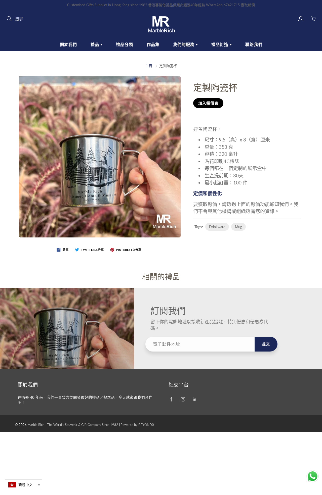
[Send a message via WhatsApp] (312, 476)
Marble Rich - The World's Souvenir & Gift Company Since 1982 (73, 425)
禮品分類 (124, 44)
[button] (23, 484)
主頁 (148, 66)
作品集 (153, 44)
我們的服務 (184, 44)
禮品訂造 (220, 44)
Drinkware (217, 227)
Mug (238, 227)
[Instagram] (182, 399)
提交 (266, 344)
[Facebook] (171, 399)
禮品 (95, 44)
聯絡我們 (253, 44)
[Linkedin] (194, 399)
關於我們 (68, 44)
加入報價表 (208, 103)
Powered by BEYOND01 (138, 425)
